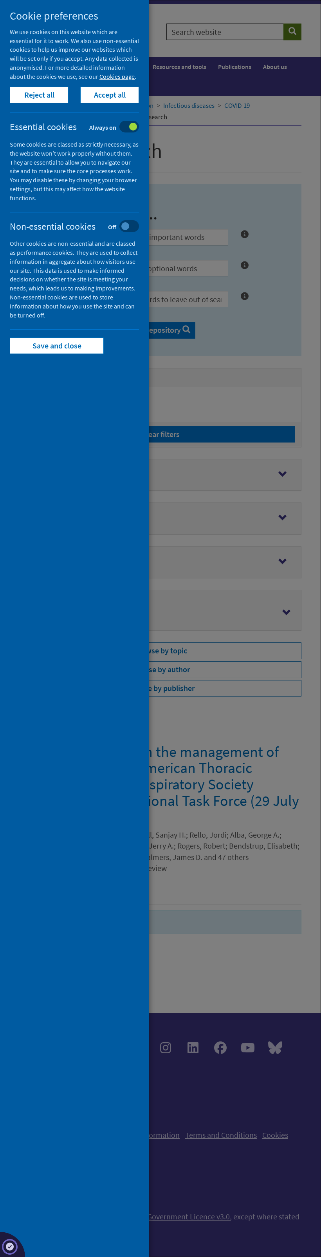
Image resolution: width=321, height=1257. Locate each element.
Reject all (39, 95)
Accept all (110, 95)
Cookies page (117, 76)
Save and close (56, 345)
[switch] (80, 127)
